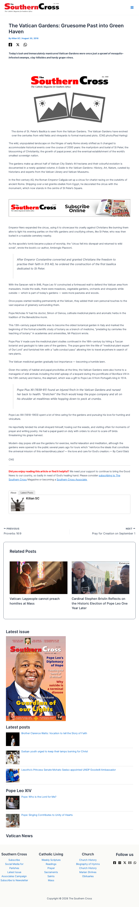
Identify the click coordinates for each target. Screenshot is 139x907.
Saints (51, 876)
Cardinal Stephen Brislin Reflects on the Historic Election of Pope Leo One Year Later (100, 603)
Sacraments (51, 872)
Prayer (51, 868)
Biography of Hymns (88, 864)
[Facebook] (10, 44)
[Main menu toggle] (132, 7)
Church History (88, 859)
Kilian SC (32, 498)
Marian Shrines (87, 872)
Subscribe (14, 859)
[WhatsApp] (25, 44)
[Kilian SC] (17, 503)
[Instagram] (119, 862)
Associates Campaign (14, 876)
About (13, 492)
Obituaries (88, 876)
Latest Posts (27, 492)
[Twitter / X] (17, 44)
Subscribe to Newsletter (14, 880)
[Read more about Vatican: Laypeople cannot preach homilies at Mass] (38, 577)
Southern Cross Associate (72, 479)
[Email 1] (129, 862)
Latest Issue (14, 872)
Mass (51, 880)
